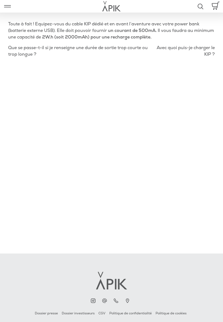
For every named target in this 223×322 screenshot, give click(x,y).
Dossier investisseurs (78, 313)
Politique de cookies (171, 313)
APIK (94, 301)
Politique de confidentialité (130, 313)
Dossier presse (46, 313)
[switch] (7, 6)
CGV (102, 313)
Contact (106, 301)
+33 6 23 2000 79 (117, 301)
